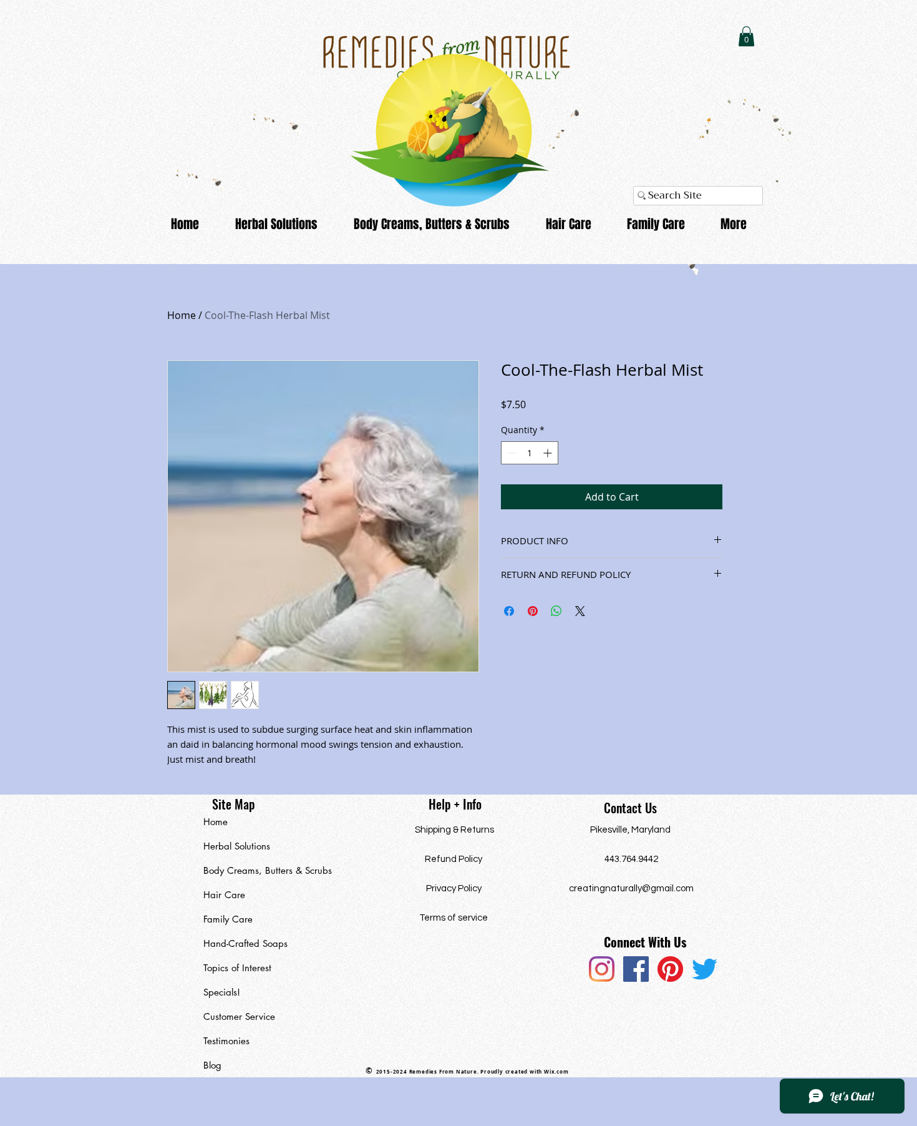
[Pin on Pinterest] (532, 611)
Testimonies (226, 1041)
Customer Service (239, 1016)
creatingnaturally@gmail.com (631, 888)
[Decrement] (510, 453)
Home (181, 315)
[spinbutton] (529, 453)
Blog (212, 1065)
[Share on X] (580, 611)
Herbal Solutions (236, 846)
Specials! (221, 992)
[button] (746, 36)
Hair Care (224, 895)
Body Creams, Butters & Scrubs (261, 870)
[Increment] (548, 453)
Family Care (228, 919)
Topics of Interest (237, 968)
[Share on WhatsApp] (556, 611)
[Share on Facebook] (509, 611)
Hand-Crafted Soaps (245, 943)
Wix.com (556, 1071)
